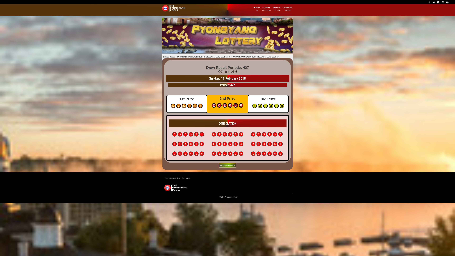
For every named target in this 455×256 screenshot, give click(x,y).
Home (257, 8)
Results (277, 8)
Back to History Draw (227, 165)
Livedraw (266, 8)
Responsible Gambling (172, 178)
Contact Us (288, 8)
